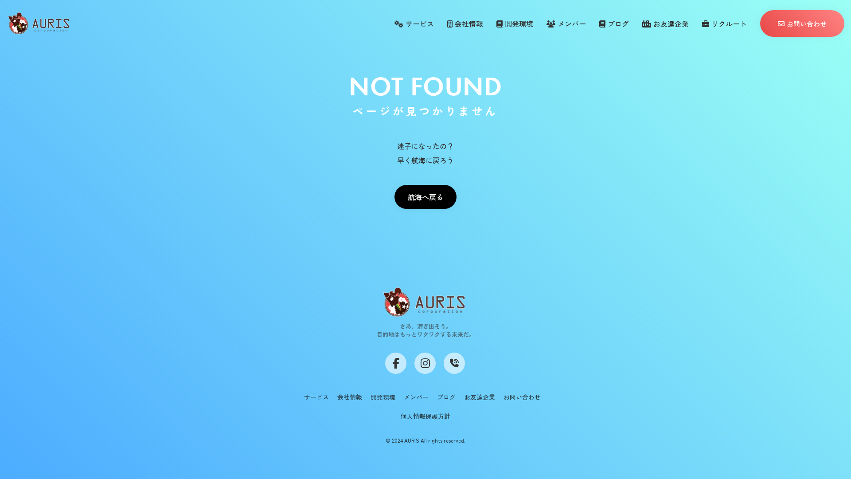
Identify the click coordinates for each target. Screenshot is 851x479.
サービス (316, 397)
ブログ (446, 397)
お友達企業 (479, 397)
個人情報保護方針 (425, 416)
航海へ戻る (425, 197)
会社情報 (349, 397)
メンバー (416, 397)
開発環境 (383, 397)
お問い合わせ (522, 397)
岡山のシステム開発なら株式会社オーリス (251, 474)
